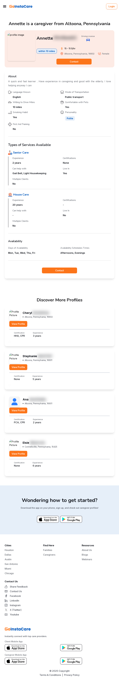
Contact (74, 61)
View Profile (18, 323)
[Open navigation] (5, 6)
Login (112, 6)
